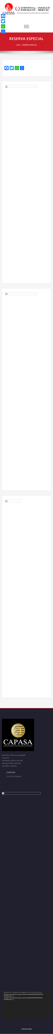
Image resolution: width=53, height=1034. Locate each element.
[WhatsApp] (3, 26)
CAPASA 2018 (26, 1029)
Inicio (18, 45)
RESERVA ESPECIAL (30, 45)
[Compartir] (3, 31)
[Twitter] (3, 21)
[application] (26, 1005)
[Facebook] (3, 16)
